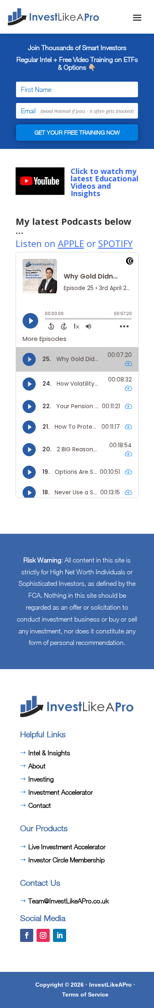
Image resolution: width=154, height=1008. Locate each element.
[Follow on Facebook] (26, 935)
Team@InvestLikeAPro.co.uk (68, 901)
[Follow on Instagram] (43, 935)
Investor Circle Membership (66, 860)
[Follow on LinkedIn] (59, 935)
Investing (41, 779)
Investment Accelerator (60, 792)
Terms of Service (85, 994)
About (37, 766)
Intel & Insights (49, 753)
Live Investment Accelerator (67, 846)
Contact (39, 805)
